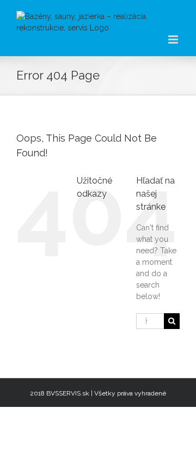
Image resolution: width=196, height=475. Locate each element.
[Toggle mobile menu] (174, 39)
